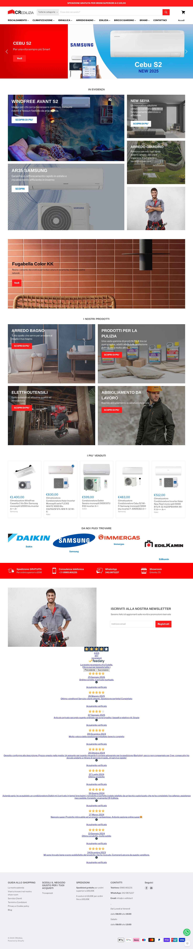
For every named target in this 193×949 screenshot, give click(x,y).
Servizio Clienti (15, 898)
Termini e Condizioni (17, 902)
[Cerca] (166, 12)
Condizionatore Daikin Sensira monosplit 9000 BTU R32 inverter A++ (96, 503)
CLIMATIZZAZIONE (43, 20)
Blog (10, 910)
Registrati (163, 624)
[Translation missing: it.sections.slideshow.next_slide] (185, 51)
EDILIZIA (104, 20)
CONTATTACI (160, 20)
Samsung (14, 511)
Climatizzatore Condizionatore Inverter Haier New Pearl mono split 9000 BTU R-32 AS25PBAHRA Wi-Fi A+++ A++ (168, 504)
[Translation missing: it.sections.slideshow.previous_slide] (7, 51)
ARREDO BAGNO (85, 20)
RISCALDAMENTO (17, 20)
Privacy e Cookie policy (18, 906)
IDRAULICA (64, 20)
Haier (48, 514)
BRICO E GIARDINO (124, 20)
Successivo (103, 670)
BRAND (144, 20)
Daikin (84, 509)
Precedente (90, 670)
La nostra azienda (16, 888)
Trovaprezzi (47, 893)
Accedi (181, 20)
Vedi (19, 58)
